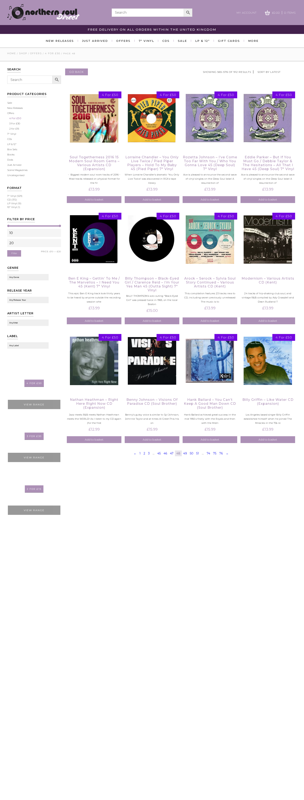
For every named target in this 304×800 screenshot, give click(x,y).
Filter (14, 253)
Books (10, 154)
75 (214, 453)
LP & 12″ (202, 40)
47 (172, 453)
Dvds (10, 159)
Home (11, 53)
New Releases (60, 40)
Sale (182, 40)
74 (208, 453)
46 (165, 453)
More (253, 40)
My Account (247, 12)
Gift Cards (229, 40)
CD (9, 199)
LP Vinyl (12, 203)
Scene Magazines (17, 170)
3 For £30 (14, 123)
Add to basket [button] (94, 199)
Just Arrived (95, 40)
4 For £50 (52, 53)
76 (221, 453)
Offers (123, 40)
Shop (23, 53)
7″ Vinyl (146, 40)
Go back (76, 71)
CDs (166, 40)
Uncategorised (15, 175)
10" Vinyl (12, 207)
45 (159, 453)
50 (191, 453)
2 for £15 (14, 128)
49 (185, 453)
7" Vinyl (11, 133)
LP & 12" (12, 144)
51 (197, 453)
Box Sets (12, 149)
